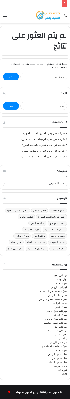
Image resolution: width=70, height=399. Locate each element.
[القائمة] (5, 16)
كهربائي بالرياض (58, 287)
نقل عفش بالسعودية (37, 248)
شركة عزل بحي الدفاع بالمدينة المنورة (44, 133)
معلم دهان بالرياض (57, 295)
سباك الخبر (61, 306)
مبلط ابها (62, 338)
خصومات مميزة (58, 235)
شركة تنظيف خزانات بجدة (53, 291)
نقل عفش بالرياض (57, 354)
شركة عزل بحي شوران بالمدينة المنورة (43, 144)
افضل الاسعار (39, 210)
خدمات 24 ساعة (31, 229)
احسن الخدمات (58, 210)
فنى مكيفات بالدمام (36, 242)
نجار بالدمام (16, 242)
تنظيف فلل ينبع (37, 223)
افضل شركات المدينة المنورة (51, 216)
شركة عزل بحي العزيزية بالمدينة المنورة (43, 156)
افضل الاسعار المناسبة (17, 210)
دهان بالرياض (60, 302)
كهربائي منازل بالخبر (56, 310)
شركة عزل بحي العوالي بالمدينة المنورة (43, 150)
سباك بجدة (61, 283)
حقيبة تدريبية (60, 365)
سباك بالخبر (39, 235)
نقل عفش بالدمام (58, 362)
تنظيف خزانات (26, 216)
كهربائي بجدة (60, 275)
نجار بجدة (62, 279)
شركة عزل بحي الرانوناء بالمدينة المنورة (43, 139)
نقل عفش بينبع (59, 358)
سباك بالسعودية (57, 242)
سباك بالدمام (60, 314)
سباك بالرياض (22, 235)
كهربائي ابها (61, 326)
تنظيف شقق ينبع (57, 223)
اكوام (64, 373)
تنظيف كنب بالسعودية (55, 229)
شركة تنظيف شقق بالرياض (53, 299)
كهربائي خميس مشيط (55, 322)
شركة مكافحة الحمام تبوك (53, 346)
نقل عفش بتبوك (15, 248)
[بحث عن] (65, 16)
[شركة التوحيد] (48, 15)
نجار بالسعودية (58, 248)
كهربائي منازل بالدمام (56, 318)
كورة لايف (62, 369)
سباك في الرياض (58, 342)
